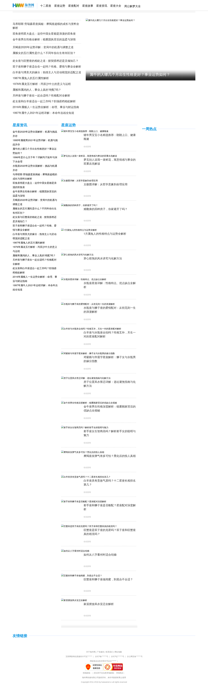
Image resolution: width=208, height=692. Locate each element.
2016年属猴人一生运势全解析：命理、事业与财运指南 (46, 107)
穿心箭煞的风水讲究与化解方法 (103, 258)
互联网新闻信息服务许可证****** (79, 656)
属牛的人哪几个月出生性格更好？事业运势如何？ (130, 74)
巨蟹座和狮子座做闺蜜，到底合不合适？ (108, 579)
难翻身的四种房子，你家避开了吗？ (105, 209)
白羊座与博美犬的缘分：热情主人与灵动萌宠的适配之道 (47, 72)
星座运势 (59, 5)
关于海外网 (90, 652)
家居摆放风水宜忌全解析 (99, 604)
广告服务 (100, 652)
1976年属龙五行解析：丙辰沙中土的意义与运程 (42, 84)
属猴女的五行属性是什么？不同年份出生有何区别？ (44, 53)
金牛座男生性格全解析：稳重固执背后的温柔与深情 (44, 39)
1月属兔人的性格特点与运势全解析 (105, 233)
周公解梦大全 (132, 6)
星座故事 (87, 5)
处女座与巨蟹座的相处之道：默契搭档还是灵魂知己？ (45, 60)
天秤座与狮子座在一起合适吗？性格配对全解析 (41, 95)
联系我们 (109, 652)
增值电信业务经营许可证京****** (103, 661)
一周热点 (149, 129)
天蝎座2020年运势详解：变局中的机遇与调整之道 (43, 47)
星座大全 (115, 5)
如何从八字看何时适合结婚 (100, 554)
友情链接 (20, 636)
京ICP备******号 (101, 656)
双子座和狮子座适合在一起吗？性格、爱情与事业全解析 (47, 66)
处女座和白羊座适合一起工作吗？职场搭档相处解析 (44, 101)
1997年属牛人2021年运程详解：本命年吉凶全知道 (43, 113)
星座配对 (73, 5)
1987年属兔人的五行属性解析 (31, 78)
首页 (15, 5)
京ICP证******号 (117, 656)
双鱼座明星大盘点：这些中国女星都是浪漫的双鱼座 (44, 33)
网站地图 (118, 652)
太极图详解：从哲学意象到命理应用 (105, 184)
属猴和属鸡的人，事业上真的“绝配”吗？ (37, 89)
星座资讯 (101, 5)
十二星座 (45, 5)
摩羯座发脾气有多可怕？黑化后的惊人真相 (110, 456)
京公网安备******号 (135, 656)
